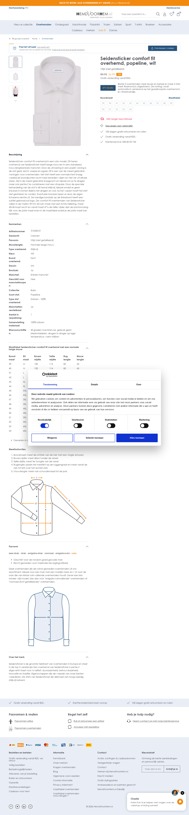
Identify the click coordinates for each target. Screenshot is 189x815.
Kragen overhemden (64, 767)
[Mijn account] (163, 14)
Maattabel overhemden (66, 789)
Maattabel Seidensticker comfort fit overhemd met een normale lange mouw (44, 348)
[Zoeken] (158, 14)
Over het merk (17, 657)
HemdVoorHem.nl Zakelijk (111, 789)
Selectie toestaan (94, 438)
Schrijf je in (172, 769)
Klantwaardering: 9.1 (18, 8)
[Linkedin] (24, 807)
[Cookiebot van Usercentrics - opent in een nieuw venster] (44, 375)
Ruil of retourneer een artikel (89, 721)
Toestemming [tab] (50, 384)
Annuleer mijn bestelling (86, 727)
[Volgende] (15, 101)
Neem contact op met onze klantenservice (156, 721)
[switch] (78, 425)
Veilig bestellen (17, 765)
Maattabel (174, 97)
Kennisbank (59, 758)
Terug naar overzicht (20, 39)
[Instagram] (30, 807)
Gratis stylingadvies (107, 780)
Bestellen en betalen (20, 752)
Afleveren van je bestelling (23, 773)
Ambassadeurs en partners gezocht (116, 784)
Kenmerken (15, 224)
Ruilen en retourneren (20, 778)
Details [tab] (94, 384)
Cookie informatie (62, 780)
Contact (101, 752)
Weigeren (52, 438)
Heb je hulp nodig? (140, 714)
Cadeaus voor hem (19, 791)
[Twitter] (17, 807)
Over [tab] (138, 384)
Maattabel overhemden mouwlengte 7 (66, 794)
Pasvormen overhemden (28, 728)
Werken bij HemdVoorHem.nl (112, 771)
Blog (55, 771)
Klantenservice (173, 8)
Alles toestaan (137, 438)
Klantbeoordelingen (19, 787)
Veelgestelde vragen (108, 762)
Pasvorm (13, 546)
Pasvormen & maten (23, 714)
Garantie (13, 782)
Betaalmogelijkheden (20, 769)
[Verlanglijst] (170, 14)
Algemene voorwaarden (66, 776)
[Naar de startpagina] (94, 14)
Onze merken (60, 762)
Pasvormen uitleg (24, 721)
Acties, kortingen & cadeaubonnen (116, 758)
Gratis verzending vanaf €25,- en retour (26, 759)
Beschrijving (15, 154)
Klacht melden (105, 776)
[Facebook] (11, 807)
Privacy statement (62, 784)
